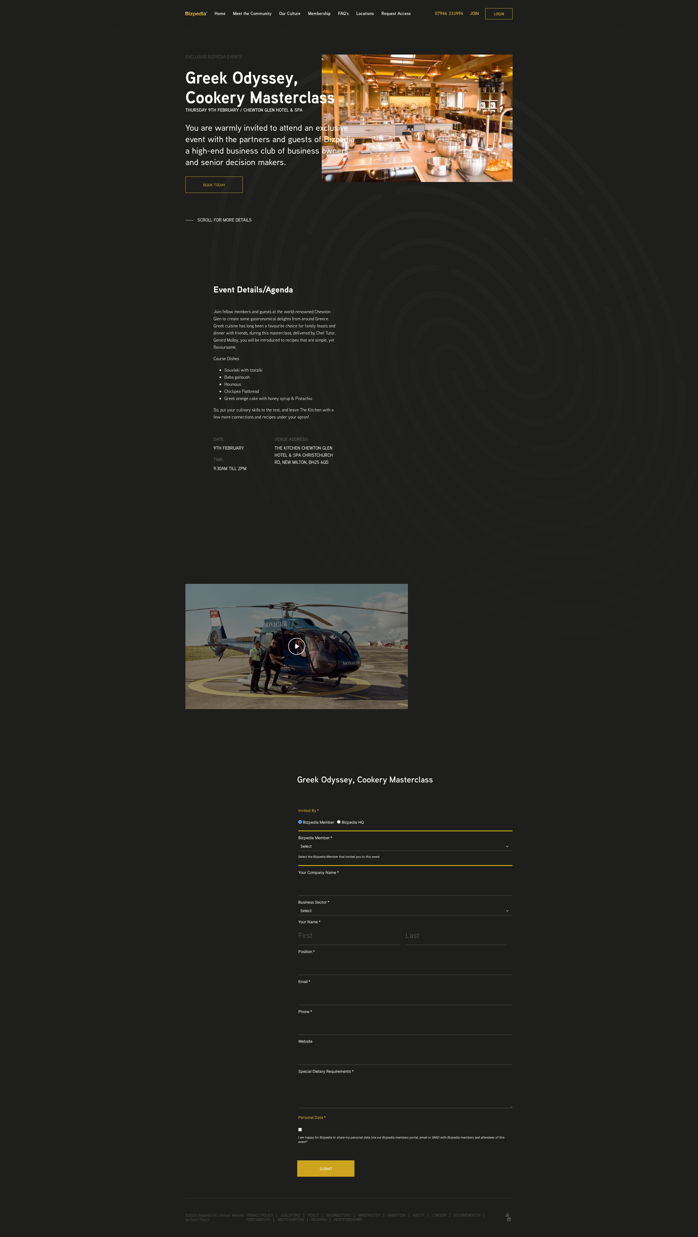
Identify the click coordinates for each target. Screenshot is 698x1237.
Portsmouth (258, 1219)
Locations (365, 13)
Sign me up (420, 707)
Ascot (418, 1215)
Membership (319, 13)
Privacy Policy (259, 1215)
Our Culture (289, 13)
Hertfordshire (348, 1219)
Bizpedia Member (318, 822)
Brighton (396, 1215)
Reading (318, 1219)
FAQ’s (343, 13)
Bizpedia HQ (352, 822)
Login (499, 14)
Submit (326, 1169)
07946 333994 (449, 13)
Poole (313, 1215)
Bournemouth (467, 1215)
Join (474, 13)
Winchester (369, 1215)
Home (220, 13)
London (439, 1215)
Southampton (291, 1219)
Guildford (290, 1215)
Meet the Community (252, 13)
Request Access (396, 13)
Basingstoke (339, 1215)
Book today (214, 185)
